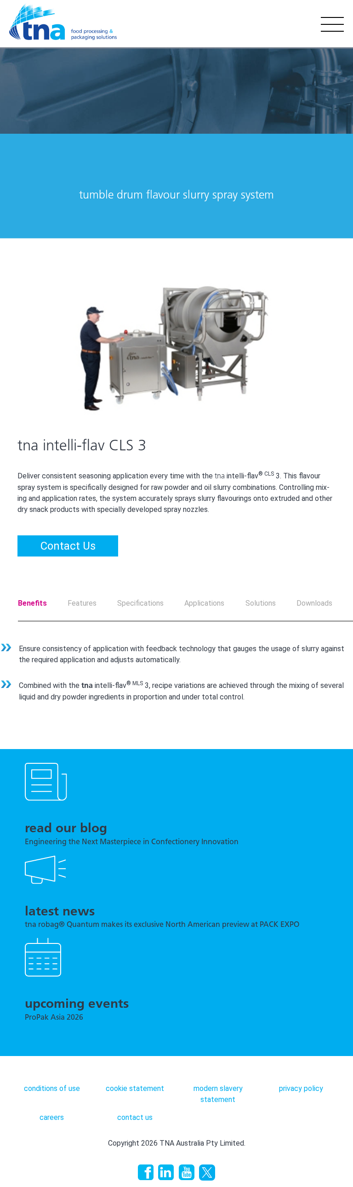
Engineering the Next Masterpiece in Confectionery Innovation (132, 842)
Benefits (32, 603)
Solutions (260, 603)
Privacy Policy (301, 1088)
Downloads (314, 603)
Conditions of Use (52, 1088)
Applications (204, 603)
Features (82, 603)
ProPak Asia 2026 (54, 1018)
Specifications (140, 603)
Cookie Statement (135, 1088)
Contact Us (68, 546)
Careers (52, 1117)
